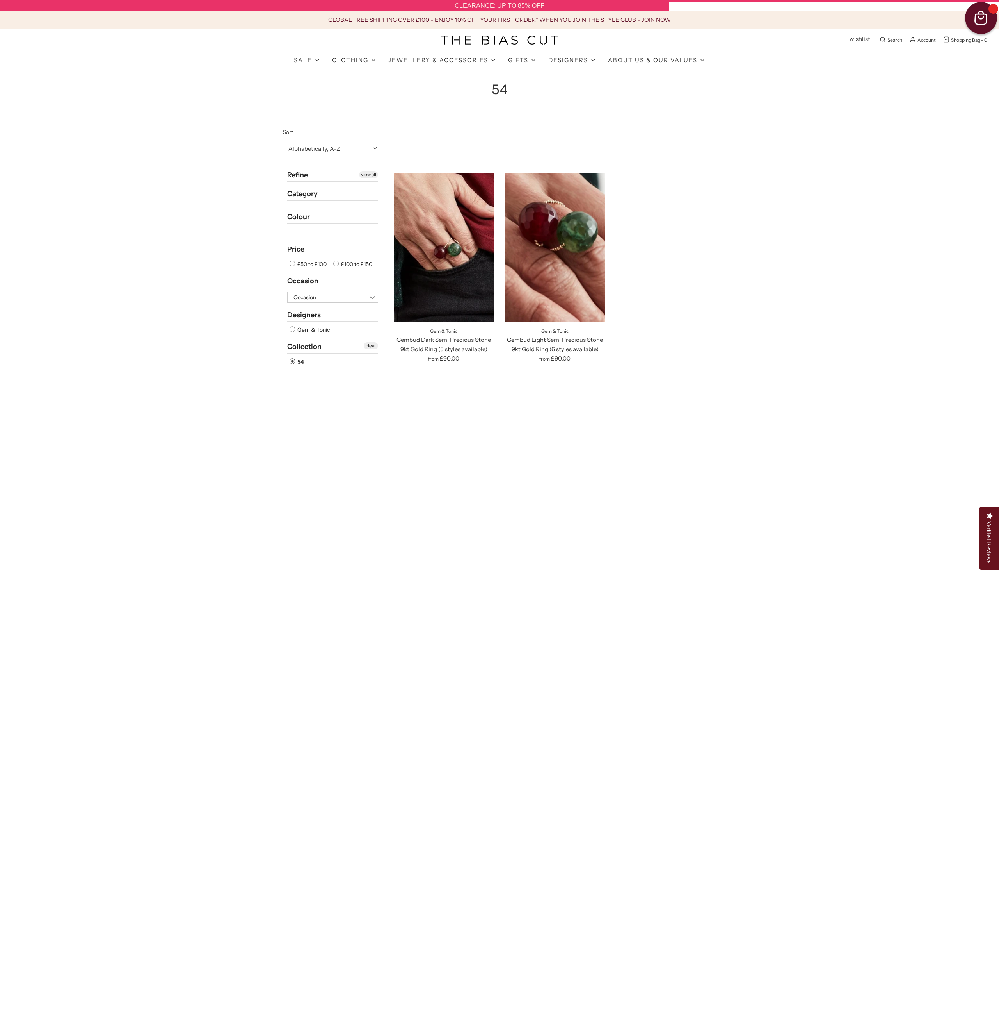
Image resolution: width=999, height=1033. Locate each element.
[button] (332, 149)
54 (300, 361)
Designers (304, 315)
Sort (288, 132)
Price (295, 249)
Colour (298, 217)
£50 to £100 (311, 264)
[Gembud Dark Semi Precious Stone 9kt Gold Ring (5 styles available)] (444, 247)
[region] (499, 6)
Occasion (302, 281)
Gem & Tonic (313, 329)
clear (371, 346)
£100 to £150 (356, 264)
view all (368, 174)
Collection (304, 346)
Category (302, 193)
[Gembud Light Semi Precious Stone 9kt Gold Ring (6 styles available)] (555, 247)
